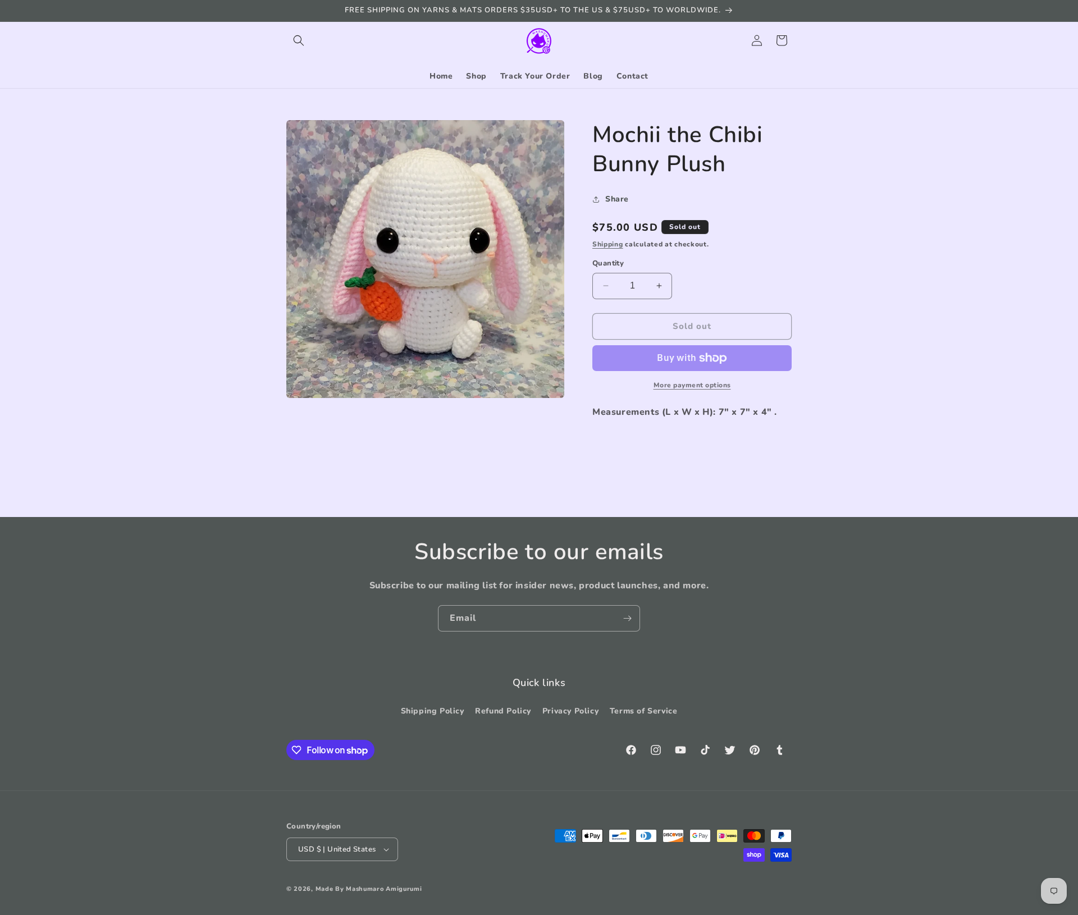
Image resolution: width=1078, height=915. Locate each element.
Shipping (607, 244)
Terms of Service (644, 711)
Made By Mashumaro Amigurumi (369, 889)
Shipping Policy (432, 711)
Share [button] (617, 199)
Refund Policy (503, 711)
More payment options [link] (692, 385)
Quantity (608, 263)
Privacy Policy (570, 711)
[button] (298, 40)
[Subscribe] (627, 618)
